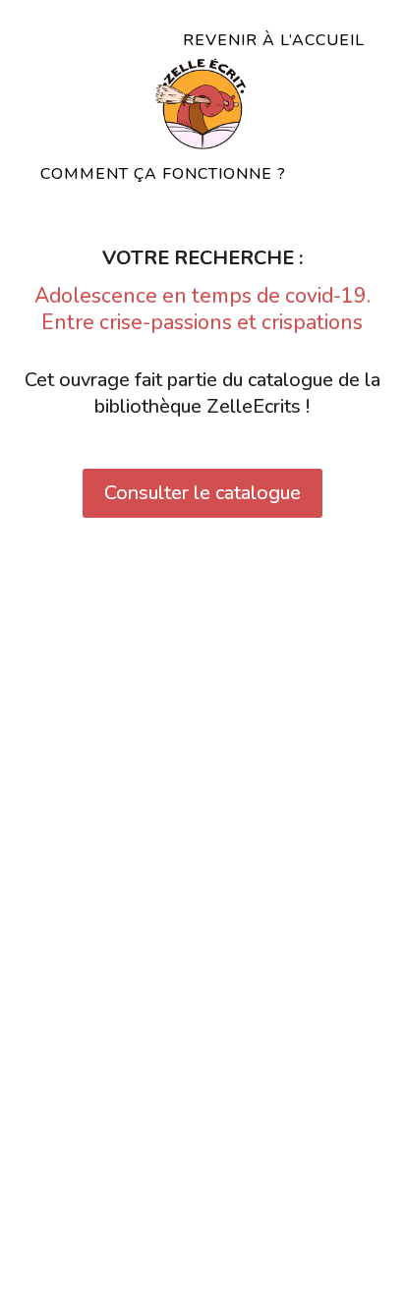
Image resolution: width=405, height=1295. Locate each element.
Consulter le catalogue (202, 492)
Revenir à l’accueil (274, 40)
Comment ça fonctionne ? (163, 174)
